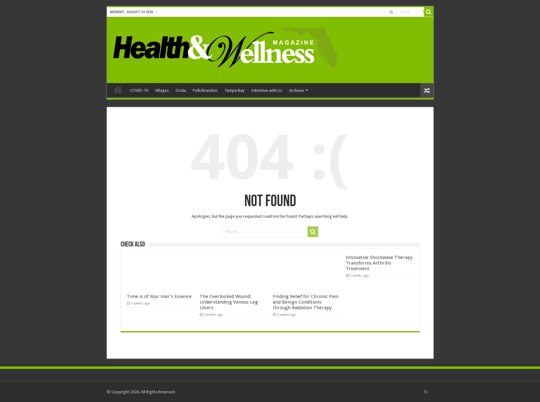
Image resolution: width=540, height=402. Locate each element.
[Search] (428, 12)
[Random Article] (426, 90)
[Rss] (391, 12)
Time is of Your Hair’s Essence (159, 296)
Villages (162, 90)
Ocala (181, 90)
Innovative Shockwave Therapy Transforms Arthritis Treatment (379, 263)
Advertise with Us (266, 90)
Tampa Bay (234, 90)
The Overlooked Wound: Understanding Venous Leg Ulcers (229, 302)
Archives (296, 90)
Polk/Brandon (205, 90)
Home (118, 89)
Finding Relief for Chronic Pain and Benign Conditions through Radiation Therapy (305, 302)
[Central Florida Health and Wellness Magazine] (225, 48)
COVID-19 (139, 90)
